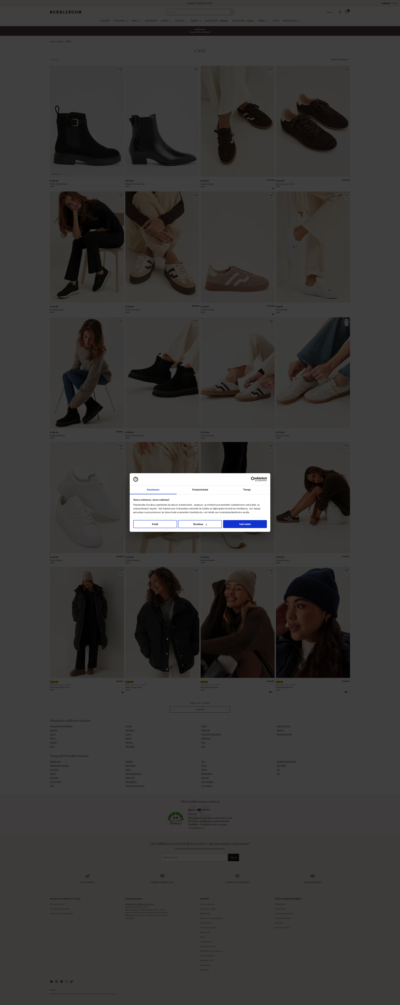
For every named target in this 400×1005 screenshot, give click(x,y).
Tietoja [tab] (247, 489)
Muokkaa (198, 524)
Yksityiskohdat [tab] (200, 489)
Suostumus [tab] (153, 489)
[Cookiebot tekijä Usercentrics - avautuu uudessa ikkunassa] (253, 479)
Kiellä (155, 524)
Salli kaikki (245, 524)
